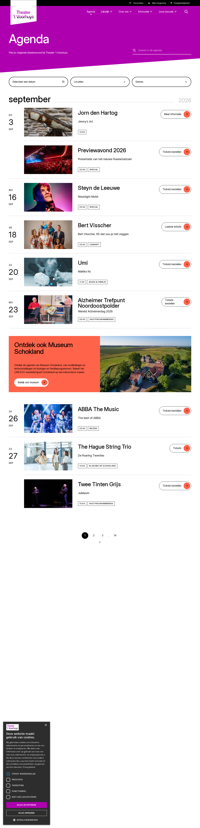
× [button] (46, 725)
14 (115, 535)
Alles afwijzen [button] (26, 813)
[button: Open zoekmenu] (186, 11)
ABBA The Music (98, 409)
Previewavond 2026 (102, 150)
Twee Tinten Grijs (99, 484)
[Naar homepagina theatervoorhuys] (23, 12)
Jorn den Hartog (98, 112)
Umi (83, 262)
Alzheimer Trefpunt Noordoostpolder (101, 303)
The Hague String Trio (104, 446)
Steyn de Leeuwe (99, 188)
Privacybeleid (29, 767)
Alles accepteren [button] (26, 805)
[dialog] (26, 773)
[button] (26, 820)
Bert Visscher (94, 225)
